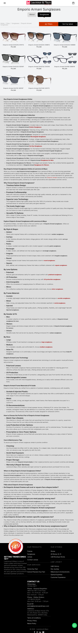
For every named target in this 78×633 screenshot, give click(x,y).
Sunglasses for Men (47, 160)
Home (2, 23)
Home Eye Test (32, 569)
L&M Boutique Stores (58, 557)
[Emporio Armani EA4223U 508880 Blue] (64, 37)
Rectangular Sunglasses (38, 136)
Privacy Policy (32, 620)
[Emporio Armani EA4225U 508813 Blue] (39, 37)
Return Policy (31, 623)
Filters (50, 24)
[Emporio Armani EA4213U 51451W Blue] (39, 58)
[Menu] (4, 3)
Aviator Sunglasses (35, 127)
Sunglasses (15, 23)
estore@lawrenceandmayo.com (38, 606)
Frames (29, 551)
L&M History (55, 566)
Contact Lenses (32, 560)
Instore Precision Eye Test (36, 572)
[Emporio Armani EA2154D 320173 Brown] (39, 80)
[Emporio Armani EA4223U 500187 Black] (13, 58)
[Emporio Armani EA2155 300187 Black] (13, 80)
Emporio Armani (52, 177)
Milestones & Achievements (60, 572)
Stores (53, 551)
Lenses (29, 557)
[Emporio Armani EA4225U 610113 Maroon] (13, 37)
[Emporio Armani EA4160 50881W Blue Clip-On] (64, 58)
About (32, 14)
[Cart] (73, 3)
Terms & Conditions (34, 618)
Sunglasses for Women (41, 165)
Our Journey (55, 569)
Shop (8, 23)
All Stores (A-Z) (56, 554)
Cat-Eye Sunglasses (35, 146)
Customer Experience (58, 577)
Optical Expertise (56, 574)
